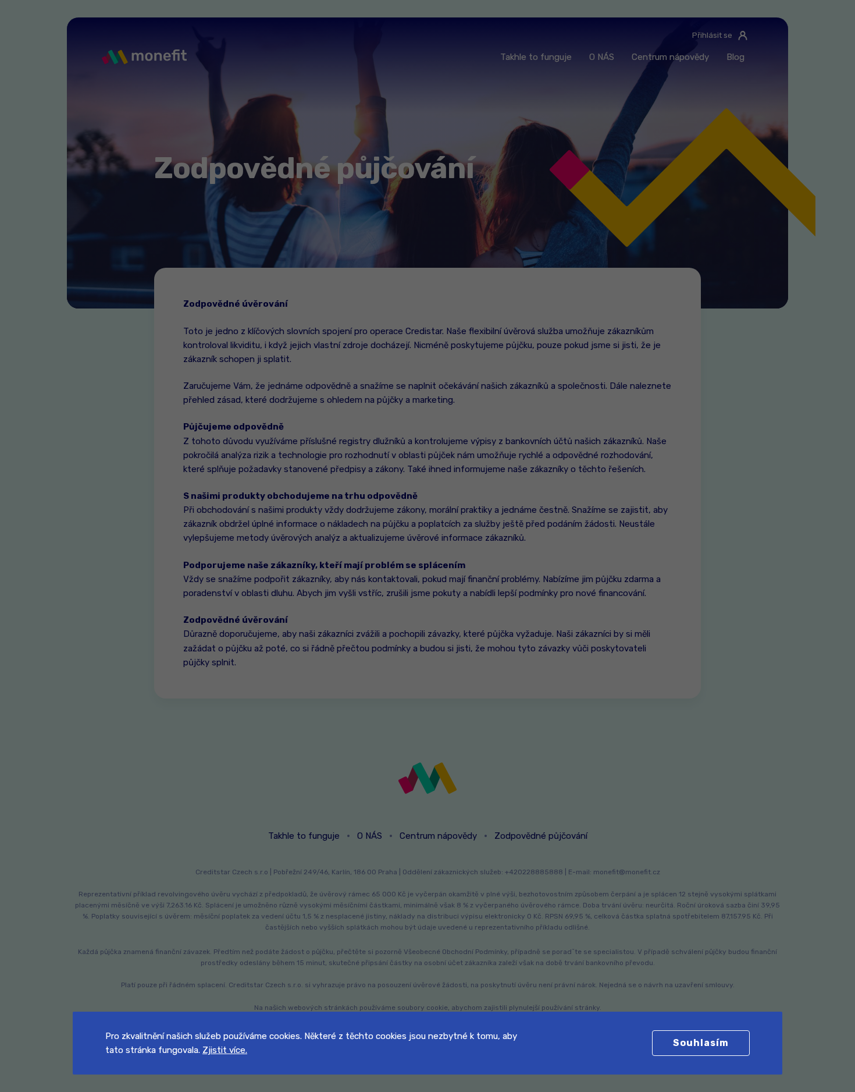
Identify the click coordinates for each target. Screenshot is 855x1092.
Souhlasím (701, 1042)
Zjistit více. (224, 1050)
